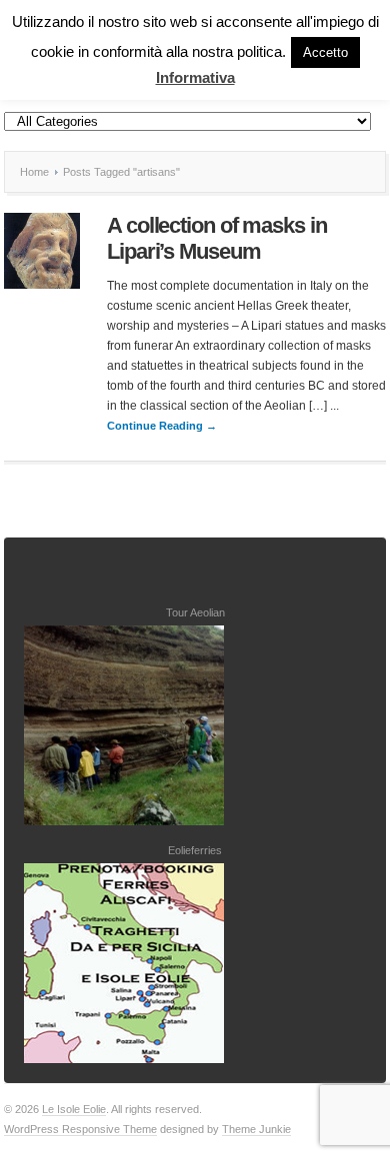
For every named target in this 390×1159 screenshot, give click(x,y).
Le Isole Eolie (74, 1109)
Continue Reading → (162, 426)
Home (34, 172)
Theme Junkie (256, 1129)
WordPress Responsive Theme (80, 1129)
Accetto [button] (325, 52)
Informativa (195, 77)
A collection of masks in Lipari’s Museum (217, 238)
